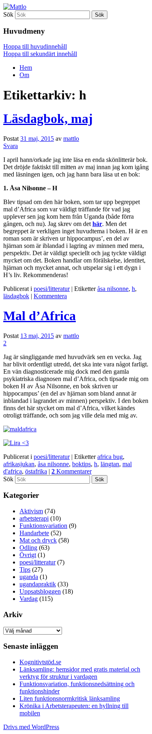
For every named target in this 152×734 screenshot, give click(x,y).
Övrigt (27, 554)
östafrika (36, 471)
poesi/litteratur (52, 288)
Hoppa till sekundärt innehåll (40, 53)
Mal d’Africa (39, 315)
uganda (28, 576)
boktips (81, 464)
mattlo (71, 138)
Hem (25, 67)
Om (24, 74)
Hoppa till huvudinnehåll (35, 46)
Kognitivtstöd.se (40, 662)
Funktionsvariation (43, 525)
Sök (8, 14)
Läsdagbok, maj (48, 118)
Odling (28, 547)
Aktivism (31, 511)
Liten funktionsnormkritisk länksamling (69, 698)
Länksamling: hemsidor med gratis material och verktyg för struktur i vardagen (79, 673)
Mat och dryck (38, 540)
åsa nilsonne (112, 288)
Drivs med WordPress (31, 726)
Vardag (28, 598)
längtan (110, 464)
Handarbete (34, 533)
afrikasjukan (18, 464)
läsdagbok (16, 296)
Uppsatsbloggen (40, 591)
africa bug (110, 456)
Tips (24, 569)
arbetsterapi (34, 518)
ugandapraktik (37, 584)
